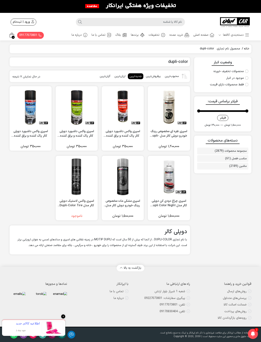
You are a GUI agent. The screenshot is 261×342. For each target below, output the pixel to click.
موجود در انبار (235, 78)
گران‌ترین (105, 76)
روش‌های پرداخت (236, 311)
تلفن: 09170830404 (172, 311)
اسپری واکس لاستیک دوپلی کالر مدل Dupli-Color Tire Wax (77, 203)
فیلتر (223, 118)
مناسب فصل (239, 158)
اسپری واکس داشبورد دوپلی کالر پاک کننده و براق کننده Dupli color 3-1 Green (77, 133)
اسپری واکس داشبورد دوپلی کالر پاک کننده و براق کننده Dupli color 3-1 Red (123, 133)
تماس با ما (98, 35)
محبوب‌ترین (172, 76)
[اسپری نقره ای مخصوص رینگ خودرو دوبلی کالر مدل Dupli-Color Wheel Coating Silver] (169, 107)
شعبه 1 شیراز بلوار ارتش (170, 291)
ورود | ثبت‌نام (22, 22)
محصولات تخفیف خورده (228, 71)
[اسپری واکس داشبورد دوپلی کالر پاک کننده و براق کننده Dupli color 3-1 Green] (77, 107)
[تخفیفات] (130, 6)
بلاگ (118, 35)
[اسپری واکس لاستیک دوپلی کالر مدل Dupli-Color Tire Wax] (77, 177)
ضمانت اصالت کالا (235, 304)
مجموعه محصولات (236, 151)
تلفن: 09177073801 (172, 304)
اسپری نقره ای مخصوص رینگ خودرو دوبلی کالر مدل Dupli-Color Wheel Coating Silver (168, 133)
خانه (246, 48)
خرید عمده (176, 35)
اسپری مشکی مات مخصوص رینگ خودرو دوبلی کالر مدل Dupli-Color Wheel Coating (123, 203)
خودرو (97, 245)
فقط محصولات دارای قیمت (227, 84)
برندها (135, 35)
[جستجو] (80, 22)
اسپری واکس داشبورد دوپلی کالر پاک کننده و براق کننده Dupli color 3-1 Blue (30, 133)
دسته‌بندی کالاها (232, 35)
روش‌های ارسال (237, 291)
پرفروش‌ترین (153, 76)
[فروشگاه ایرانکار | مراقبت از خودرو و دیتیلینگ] (235, 22)
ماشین (243, 166)
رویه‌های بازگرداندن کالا (232, 318)
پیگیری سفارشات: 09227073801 (164, 298)
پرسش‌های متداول (235, 298)
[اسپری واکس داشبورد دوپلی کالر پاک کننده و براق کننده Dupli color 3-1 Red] (123, 107)
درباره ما (77, 35)
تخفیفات (154, 35)
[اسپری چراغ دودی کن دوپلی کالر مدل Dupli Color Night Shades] (169, 177)
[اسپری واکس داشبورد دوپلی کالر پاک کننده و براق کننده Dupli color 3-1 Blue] (31, 107)
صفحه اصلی (200, 35)
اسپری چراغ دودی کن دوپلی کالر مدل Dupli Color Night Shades (169, 203)
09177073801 (28, 35)
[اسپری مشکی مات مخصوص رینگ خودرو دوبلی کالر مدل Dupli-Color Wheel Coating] (123, 177)
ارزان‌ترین (119, 76)
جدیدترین (135, 76)
